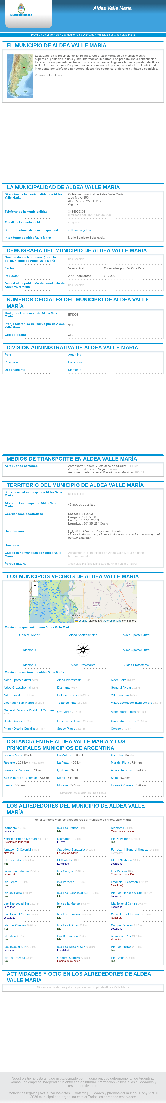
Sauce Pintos (66, 728)
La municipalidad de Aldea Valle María (63, 187)
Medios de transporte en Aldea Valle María (72, 459)
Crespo (116, 728)
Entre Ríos (75, 362)
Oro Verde (64, 711)
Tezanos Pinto (67, 702)
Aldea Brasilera (14, 695)
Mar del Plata (120, 762)
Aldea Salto (118, 680)
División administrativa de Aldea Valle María (72, 347)
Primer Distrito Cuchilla (19, 728)
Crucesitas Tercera (124, 721)
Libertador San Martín (19, 702)
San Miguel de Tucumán (20, 777)
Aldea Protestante (83, 664)
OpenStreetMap (112, 620)
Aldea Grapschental (17, 687)
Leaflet (82, 620)
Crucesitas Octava (69, 721)
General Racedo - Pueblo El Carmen (29, 710)
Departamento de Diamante (78, 34)
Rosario (9, 762)
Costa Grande (13, 721)
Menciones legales (22, 1093)
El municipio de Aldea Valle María (56, 45)
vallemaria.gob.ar (80, 230)
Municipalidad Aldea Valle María (116, 34)
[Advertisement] (83, 142)
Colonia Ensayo (68, 695)
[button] (35, 585)
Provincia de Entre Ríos (45, 34)
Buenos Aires (13, 755)
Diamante (74, 369)
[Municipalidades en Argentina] (25, 10)
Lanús (8, 785)
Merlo (61, 777)
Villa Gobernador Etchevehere (131, 702)
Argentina (74, 354)
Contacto (79, 1093)
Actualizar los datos (48, 75)
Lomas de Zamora (16, 770)
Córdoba (117, 755)
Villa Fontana (120, 695)
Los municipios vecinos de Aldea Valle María (73, 576)
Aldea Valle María (112, 8)
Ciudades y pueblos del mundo (113, 1093)
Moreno (62, 785)
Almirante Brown (122, 770)
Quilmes (63, 770)
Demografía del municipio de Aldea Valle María (77, 250)
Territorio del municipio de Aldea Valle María (75, 485)
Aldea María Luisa (123, 711)
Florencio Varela (122, 785)
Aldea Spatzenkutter (83, 635)
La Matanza (65, 755)
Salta (114, 777)
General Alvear (29, 635)
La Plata (63, 762)
